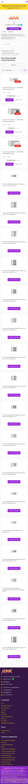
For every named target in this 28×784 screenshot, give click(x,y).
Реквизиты (3, 718)
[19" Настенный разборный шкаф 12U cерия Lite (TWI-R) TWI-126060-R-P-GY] (14, 378)
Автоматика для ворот (6, 764)
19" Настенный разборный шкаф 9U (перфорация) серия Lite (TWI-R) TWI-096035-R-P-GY (13, 589)
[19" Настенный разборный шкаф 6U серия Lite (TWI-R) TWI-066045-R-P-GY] (14, 493)
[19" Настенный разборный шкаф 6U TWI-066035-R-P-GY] (14, 522)
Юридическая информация (7, 723)
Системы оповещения (6, 755)
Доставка (3, 710)
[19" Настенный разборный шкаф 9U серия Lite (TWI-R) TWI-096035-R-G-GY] (14, 610)
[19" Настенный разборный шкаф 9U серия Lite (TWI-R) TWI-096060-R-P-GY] (14, 464)
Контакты (3, 714)
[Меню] (2, 2)
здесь (21, 6)
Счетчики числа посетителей (8, 751)
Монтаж (3, 732)
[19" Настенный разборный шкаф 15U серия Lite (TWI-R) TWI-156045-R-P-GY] (14, 233)
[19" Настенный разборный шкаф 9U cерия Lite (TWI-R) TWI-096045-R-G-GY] (14, 407)
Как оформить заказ (6, 705)
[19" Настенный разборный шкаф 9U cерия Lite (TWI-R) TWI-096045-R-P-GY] (14, 435)
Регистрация (10, 31)
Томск (14, 22)
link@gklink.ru (6, 682)
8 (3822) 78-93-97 (11, 25)
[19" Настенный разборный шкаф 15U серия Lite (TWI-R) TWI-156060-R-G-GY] (14, 639)
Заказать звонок (14, 28)
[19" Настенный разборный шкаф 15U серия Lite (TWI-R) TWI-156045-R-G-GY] (14, 262)
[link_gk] (21, 25)
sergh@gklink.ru (7, 692)
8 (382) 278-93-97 (16, 8)
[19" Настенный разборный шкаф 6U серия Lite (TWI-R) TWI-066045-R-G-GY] (14, 551)
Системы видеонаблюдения (8, 740)
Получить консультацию (14, 193)
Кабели (3, 747)
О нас (2, 703)
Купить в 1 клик (18, 99)
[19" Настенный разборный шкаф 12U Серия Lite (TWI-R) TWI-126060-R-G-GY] (14, 349)
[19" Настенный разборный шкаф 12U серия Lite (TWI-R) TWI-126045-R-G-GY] (14, 291)
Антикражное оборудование (8, 749)
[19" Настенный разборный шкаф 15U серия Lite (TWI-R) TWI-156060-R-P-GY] (14, 204)
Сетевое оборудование (7, 744)
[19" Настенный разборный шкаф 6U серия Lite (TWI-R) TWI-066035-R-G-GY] (14, 176)
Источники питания (6, 762)
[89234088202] (19, 25)
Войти (4, 31)
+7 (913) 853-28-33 (7, 690)
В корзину (9, 99)
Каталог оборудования (6, 716)
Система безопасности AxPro (8, 757)
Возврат (3, 712)
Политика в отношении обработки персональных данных (13, 775)
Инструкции (4, 721)
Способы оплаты (5, 708)
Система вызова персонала (7, 760)
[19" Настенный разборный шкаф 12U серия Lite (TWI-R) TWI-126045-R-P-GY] (14, 320)
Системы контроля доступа (8, 753)
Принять (14, 781)
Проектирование (5, 730)
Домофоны (4, 742)
